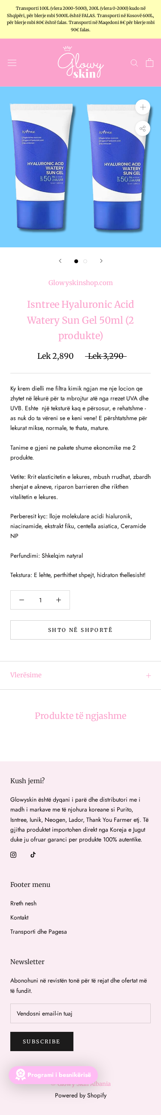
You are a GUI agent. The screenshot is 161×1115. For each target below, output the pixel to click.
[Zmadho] (142, 106)
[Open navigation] (12, 62)
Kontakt (19, 917)
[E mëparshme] (60, 261)
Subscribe (42, 1041)
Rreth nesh (23, 903)
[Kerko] (134, 62)
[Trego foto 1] (76, 261)
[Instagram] (13, 854)
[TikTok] (33, 854)
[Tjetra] (101, 261)
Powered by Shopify (80, 1095)
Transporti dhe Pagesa (38, 931)
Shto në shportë (80, 630)
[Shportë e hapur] (149, 62)
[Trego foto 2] (85, 261)
